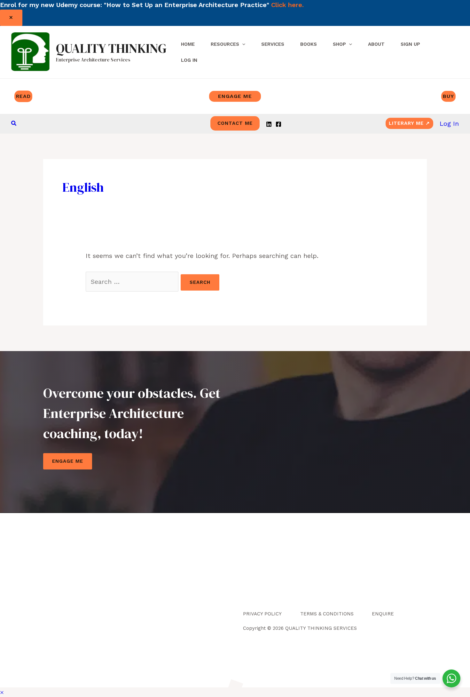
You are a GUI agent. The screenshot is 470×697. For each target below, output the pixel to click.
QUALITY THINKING (111, 48)
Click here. (287, 5)
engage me (235, 96)
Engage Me (67, 461)
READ (23, 96)
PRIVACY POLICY (262, 614)
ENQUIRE (383, 614)
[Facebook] (278, 124)
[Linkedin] (269, 124)
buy (448, 96)
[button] (14, 123)
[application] (242, 44)
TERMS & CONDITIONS (327, 614)
